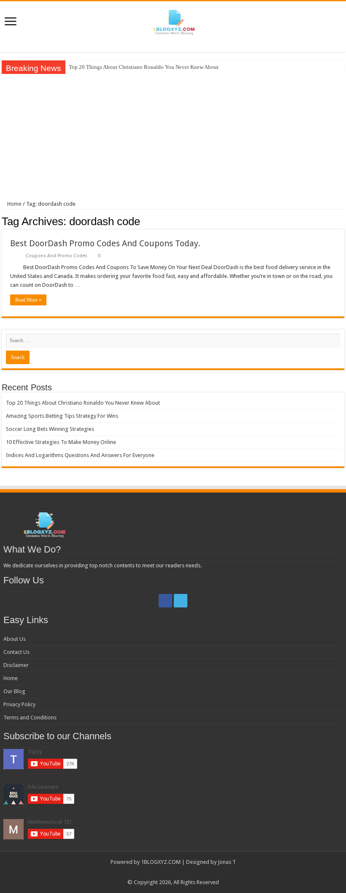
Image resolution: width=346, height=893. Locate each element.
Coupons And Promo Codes (56, 256)
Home (14, 204)
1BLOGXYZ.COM (161, 862)
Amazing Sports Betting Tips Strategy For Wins (62, 416)
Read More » (28, 300)
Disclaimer (16, 665)
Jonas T (227, 862)
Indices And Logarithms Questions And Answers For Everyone (80, 455)
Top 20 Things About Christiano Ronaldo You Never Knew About (144, 67)
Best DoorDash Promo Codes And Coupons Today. (105, 243)
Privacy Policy (19, 704)
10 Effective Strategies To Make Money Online (61, 442)
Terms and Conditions (30, 717)
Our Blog (14, 691)
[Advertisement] (173, 137)
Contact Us (16, 652)
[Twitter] (180, 600)
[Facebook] (165, 600)
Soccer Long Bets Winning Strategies (50, 429)
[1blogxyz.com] (173, 21)
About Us (14, 639)
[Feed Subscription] (342, 221)
